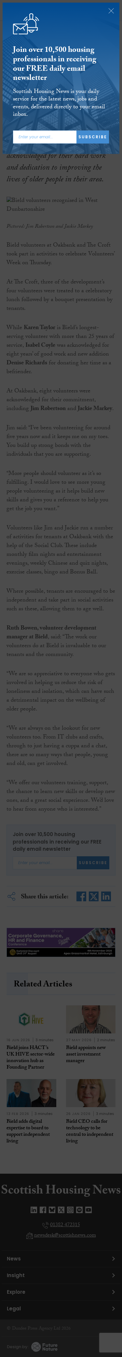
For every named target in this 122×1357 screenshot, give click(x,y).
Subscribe (92, 137)
